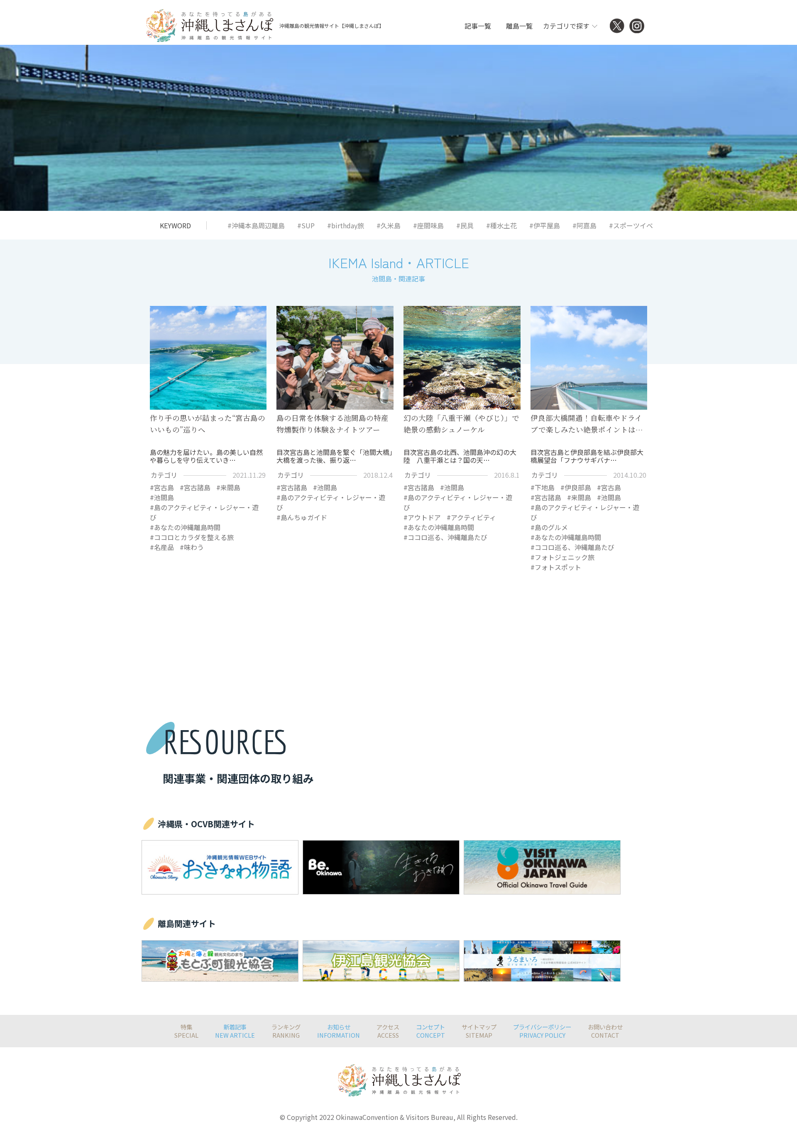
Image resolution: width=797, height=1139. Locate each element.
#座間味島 (428, 225)
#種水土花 (501, 225)
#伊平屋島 (544, 225)
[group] (220, 867)
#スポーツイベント (637, 225)
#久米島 (388, 225)
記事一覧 (478, 26)
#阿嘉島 (584, 225)
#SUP (306, 225)
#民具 (465, 225)
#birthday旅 (345, 225)
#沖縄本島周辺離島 (256, 225)
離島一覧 (519, 26)
